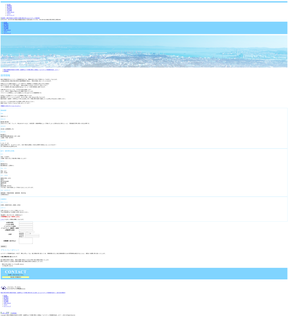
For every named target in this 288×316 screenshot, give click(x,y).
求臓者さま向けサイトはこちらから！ (11, 106)
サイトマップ (10, 15)
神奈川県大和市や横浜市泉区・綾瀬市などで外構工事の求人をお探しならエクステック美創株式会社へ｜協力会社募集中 (33, 292)
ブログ (9, 13)
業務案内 (9, 5)
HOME (9, 4)
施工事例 (9, 7)
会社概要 (9, 10)
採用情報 (9, 9)
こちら (2, 219)
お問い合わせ (10, 12)
